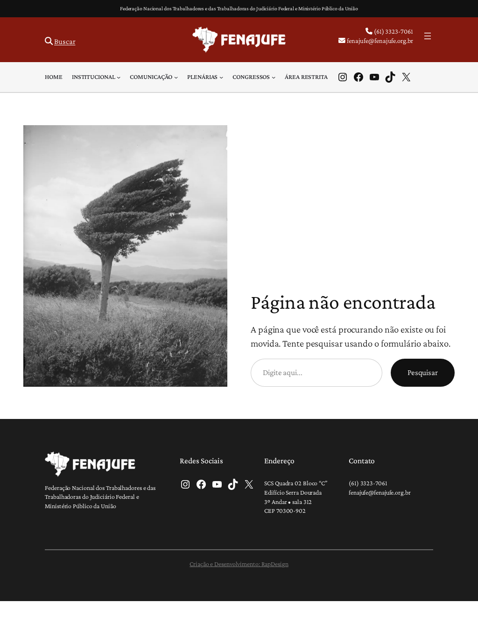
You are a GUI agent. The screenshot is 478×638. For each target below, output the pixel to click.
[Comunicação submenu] (176, 77)
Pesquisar (423, 372)
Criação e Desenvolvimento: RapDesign (239, 563)
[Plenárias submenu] (221, 77)
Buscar (64, 41)
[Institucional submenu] (118, 77)
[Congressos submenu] (273, 77)
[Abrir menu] (427, 36)
